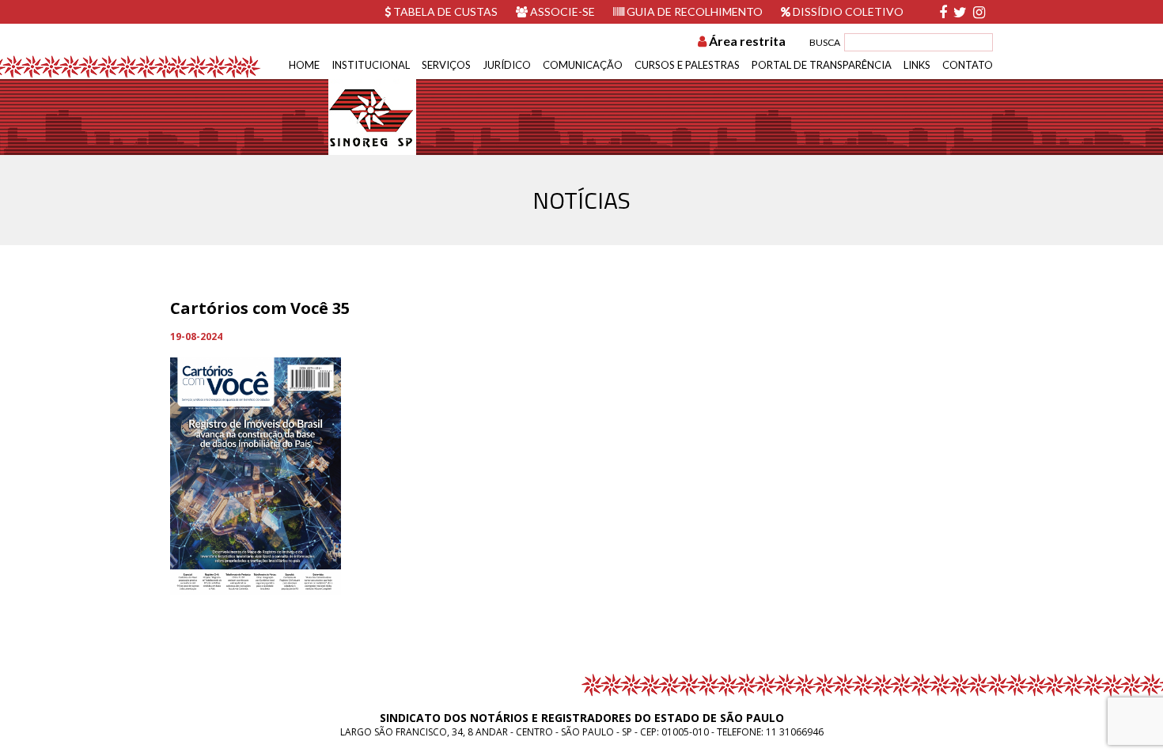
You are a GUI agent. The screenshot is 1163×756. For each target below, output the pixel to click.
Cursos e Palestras (687, 65)
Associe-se (561, 11)
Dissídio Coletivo (847, 11)
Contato (967, 65)
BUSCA (824, 42)
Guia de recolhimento (693, 11)
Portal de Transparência (822, 65)
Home (304, 65)
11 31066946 (795, 732)
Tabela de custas (444, 11)
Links (917, 65)
